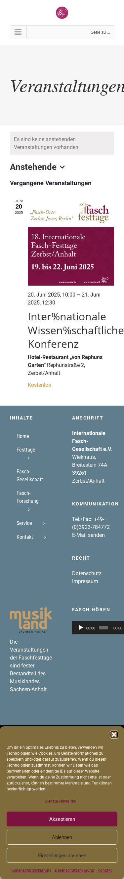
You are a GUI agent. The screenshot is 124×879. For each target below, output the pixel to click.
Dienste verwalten (60, 801)
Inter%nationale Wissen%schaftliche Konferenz (76, 330)
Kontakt (105, 870)
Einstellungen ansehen (62, 855)
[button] (114, 734)
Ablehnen (62, 837)
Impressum (85, 581)
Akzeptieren (62, 819)
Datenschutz (87, 573)
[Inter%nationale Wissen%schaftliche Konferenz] (71, 242)
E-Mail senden (88, 535)
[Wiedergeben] (80, 627)
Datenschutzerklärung (32, 870)
